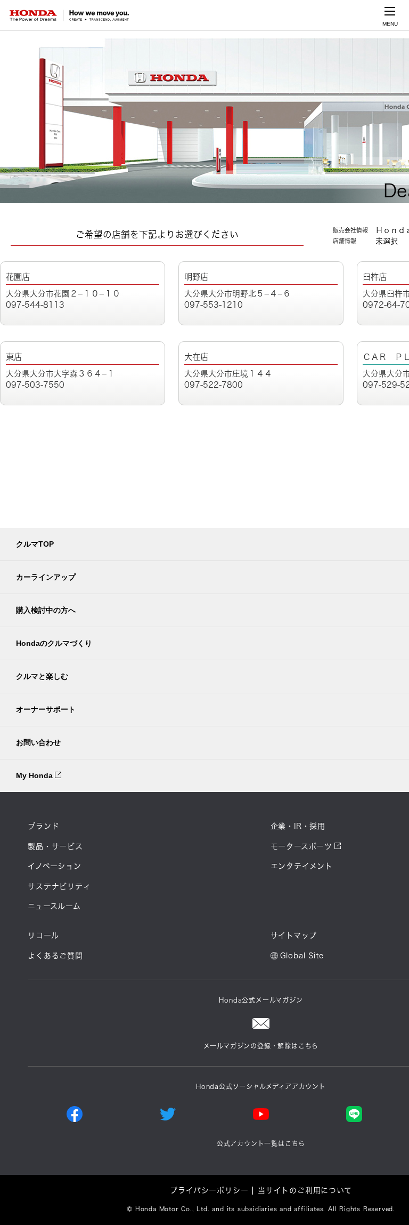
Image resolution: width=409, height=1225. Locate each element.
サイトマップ (294, 935)
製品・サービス (55, 846)
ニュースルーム (54, 906)
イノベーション (54, 866)
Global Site (302, 955)
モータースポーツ (301, 846)
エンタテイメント (302, 866)
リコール (43, 935)
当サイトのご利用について (305, 1190)
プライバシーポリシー (209, 1190)
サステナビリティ (59, 886)
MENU (390, 24)
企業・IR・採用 (298, 826)
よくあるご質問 (55, 955)
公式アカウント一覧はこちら (261, 1143)
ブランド (43, 826)
